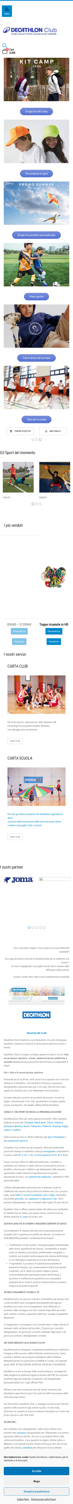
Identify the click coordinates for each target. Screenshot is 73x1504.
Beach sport (40, 1122)
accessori (21, 1432)
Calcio (50, 1122)
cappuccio (34, 1198)
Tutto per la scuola (36, 419)
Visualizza (19, 641)
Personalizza (19, 631)
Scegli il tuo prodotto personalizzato (36, 235)
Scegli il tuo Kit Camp (36, 111)
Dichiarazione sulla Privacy (43, 1499)
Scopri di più (15, 741)
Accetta (36, 1471)
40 (59, 1155)
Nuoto (27, 1126)
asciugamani (49, 1151)
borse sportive (44, 1155)
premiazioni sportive (18, 1140)
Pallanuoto (36, 1126)
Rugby (65, 1126)
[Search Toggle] (5, 45)
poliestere (37, 1195)
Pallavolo (46, 1126)
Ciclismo (58, 1122)
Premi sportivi (36, 296)
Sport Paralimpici (56, 1137)
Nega (37, 1481)
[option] (20, 431)
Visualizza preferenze (37, 1491)
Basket (30, 1122)
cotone (26, 1195)
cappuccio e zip (49, 1198)
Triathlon (16, 1130)
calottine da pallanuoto (40, 1176)
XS (19, 1155)
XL (32, 1155)
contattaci (27, 1447)
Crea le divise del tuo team (36, 357)
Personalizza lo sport (36, 173)
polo (45, 1195)
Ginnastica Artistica (13, 1126)
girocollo (19, 1198)
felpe (52, 1195)
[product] (19, 577)
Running (56, 1126)
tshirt (18, 1195)
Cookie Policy (23, 1499)
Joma (25, 1216)
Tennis (7, 1130)
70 (63, 1155)
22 (55, 1155)
